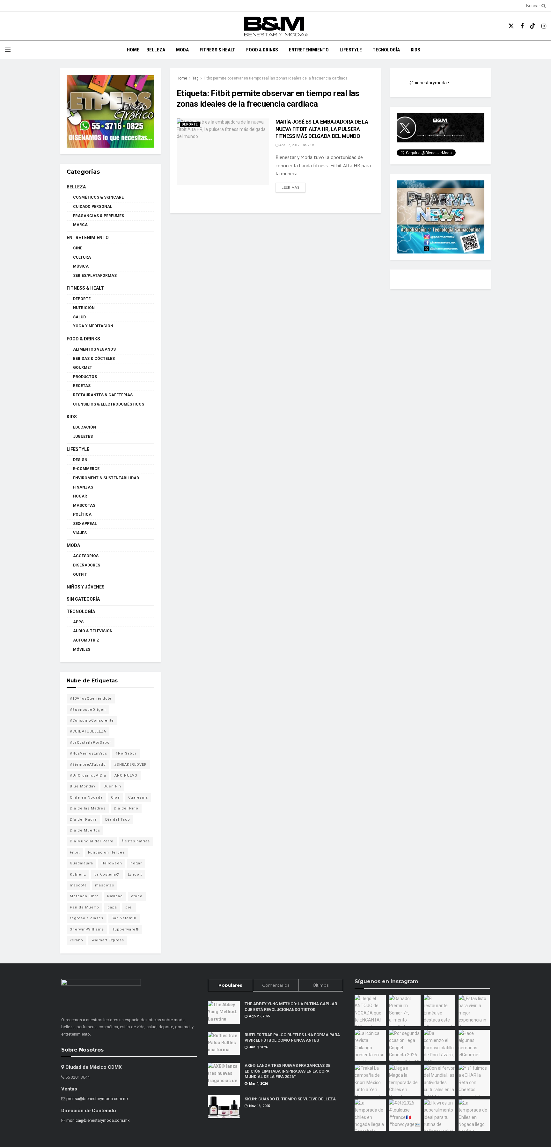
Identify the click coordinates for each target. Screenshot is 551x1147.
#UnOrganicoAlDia (88, 775)
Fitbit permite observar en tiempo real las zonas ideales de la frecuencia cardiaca (276, 78)
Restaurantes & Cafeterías (103, 395)
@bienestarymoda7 (429, 82)
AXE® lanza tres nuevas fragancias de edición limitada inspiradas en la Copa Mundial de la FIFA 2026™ (287, 1071)
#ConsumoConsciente (92, 720)
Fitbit (75, 852)
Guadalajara (81, 863)
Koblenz (78, 874)
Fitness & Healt (217, 50)
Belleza (155, 50)
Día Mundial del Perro (92, 841)
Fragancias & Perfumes (98, 216)
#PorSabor (125, 753)
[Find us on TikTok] (532, 26)
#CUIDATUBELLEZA (88, 731)
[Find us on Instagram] (543, 26)
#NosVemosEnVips (88, 753)
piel (129, 907)
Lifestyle (351, 50)
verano (76, 940)
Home (133, 50)
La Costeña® (107, 874)
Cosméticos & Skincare (98, 197)
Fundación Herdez (106, 852)
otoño (137, 896)
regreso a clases (86, 918)
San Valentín (124, 918)
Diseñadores (86, 565)
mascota (78, 885)
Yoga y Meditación (93, 326)
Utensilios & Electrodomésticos (108, 404)
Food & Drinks (262, 50)
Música (81, 266)
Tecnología (386, 50)
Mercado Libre (84, 896)
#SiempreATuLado (88, 765)
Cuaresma (138, 797)
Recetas (82, 386)
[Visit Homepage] (275, 26)
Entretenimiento (309, 50)
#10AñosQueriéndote (91, 698)
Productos (85, 377)
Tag (195, 78)
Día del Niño (126, 808)
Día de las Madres (88, 808)
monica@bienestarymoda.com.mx (97, 1120)
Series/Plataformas (95, 275)
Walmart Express (108, 940)
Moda (182, 50)
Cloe (115, 797)
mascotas (104, 885)
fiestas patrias (136, 841)
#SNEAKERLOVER (130, 765)
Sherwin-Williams (87, 929)
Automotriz (86, 640)
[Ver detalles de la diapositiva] (110, 111)
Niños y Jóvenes (86, 586)
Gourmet (82, 367)
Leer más (293, 187)
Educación (84, 427)
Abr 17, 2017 (288, 145)
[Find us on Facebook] (522, 26)
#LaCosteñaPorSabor (90, 743)
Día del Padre (83, 819)
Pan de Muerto (84, 907)
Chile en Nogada (86, 797)
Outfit (80, 574)
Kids (415, 50)
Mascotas (84, 505)
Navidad (115, 896)
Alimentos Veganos (94, 349)
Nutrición (84, 308)
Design (80, 460)
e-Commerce (86, 469)
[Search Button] (542, 5)
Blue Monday (82, 786)
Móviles (81, 649)
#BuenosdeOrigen (88, 710)
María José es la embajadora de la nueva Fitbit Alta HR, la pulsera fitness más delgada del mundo (322, 129)
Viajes (80, 533)
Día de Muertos (85, 830)
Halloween (111, 863)
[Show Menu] (8, 50)
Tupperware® (125, 929)
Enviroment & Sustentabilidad (106, 478)
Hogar (80, 496)
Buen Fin (112, 786)
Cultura (82, 257)
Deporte (190, 124)
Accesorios (86, 556)
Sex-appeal (85, 523)
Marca (80, 225)
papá (112, 907)
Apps (78, 622)
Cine (77, 248)
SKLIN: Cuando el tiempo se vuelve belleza (290, 1099)
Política (82, 514)
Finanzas (83, 487)
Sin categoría (83, 599)
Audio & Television (93, 631)
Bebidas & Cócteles (94, 358)
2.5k (310, 145)
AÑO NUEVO (125, 775)
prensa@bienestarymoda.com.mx (97, 1098)
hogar (136, 863)
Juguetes (83, 436)
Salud (79, 317)
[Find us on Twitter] (511, 26)
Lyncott (135, 874)
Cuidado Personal (92, 206)
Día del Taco (117, 819)
